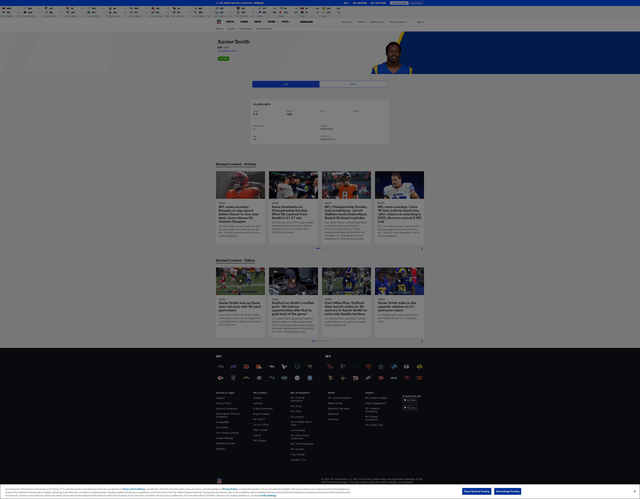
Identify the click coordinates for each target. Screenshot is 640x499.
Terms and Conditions (134, 489)
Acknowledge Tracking (508, 491)
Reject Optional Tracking (476, 491)
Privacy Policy (230, 489)
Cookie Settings (268, 495)
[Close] (634, 491)
